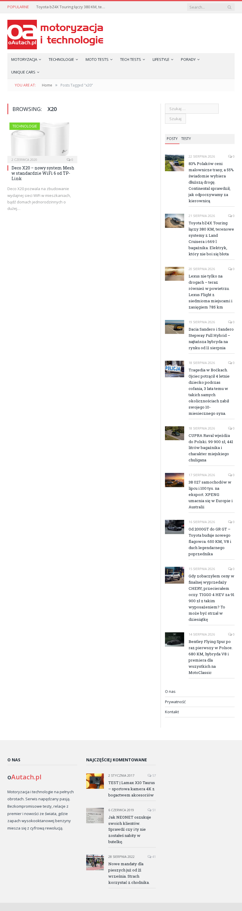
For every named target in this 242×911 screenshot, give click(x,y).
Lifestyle (161, 59)
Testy (186, 138)
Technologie (61, 59)
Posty (172, 138)
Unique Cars (23, 72)
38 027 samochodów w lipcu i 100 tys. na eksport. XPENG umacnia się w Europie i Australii (211, 494)
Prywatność (175, 701)
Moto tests (97, 59)
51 (153, 810)
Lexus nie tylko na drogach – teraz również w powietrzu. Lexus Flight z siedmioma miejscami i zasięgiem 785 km (210, 291)
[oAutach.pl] (55, 33)
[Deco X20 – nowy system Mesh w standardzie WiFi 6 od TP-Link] (42, 141)
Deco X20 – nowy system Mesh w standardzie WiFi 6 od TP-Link (43, 173)
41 (153, 856)
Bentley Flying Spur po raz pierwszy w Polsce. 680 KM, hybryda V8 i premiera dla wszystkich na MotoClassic (211, 657)
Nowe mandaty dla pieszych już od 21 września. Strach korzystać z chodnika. (129, 873)
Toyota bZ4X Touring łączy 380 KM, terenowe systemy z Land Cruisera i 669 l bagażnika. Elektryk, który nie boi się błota (71, 6)
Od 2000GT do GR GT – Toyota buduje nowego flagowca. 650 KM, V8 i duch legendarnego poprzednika (210, 541)
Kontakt (172, 711)
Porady (188, 59)
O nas (170, 691)
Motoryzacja (24, 59)
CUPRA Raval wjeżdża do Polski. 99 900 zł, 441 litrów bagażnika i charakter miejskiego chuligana (211, 448)
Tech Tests (130, 59)
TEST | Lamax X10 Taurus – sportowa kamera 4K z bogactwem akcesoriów (131, 789)
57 (153, 775)
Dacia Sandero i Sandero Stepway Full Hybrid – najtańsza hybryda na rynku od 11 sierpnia (211, 338)
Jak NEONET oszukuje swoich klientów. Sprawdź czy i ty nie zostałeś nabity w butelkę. (129, 829)
